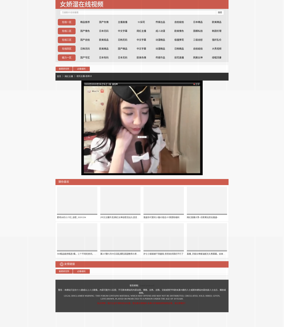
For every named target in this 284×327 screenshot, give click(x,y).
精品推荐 (85, 22)
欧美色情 (141, 57)
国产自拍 (85, 40)
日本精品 (198, 22)
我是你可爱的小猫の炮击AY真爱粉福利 (161, 217)
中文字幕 (141, 40)
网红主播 (141, 31)
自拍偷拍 (198, 48)
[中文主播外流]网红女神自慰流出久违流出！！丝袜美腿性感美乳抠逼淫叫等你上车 (138, 217)
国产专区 (85, 57)
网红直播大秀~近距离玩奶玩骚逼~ (202, 217)
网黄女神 (198, 57)
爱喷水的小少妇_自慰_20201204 (71, 217)
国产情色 (85, 31)
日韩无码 (85, 48)
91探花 (141, 22)
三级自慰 (198, 40)
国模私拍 (198, 31)
